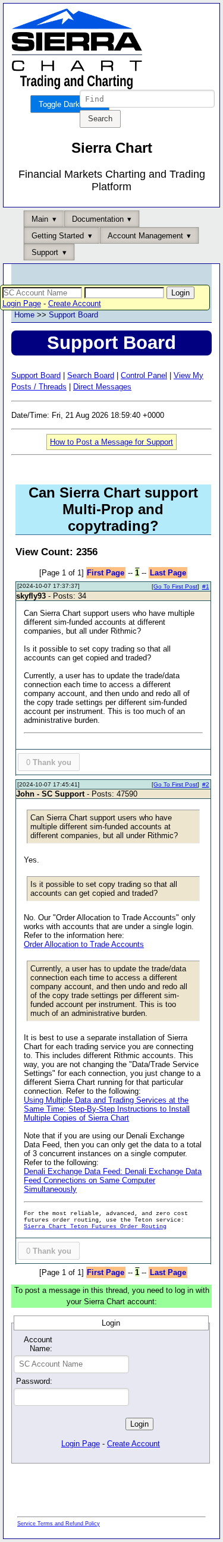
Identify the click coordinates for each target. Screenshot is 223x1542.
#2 (205, 784)
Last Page (168, 572)
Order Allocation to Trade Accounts (84, 944)
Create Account (74, 303)
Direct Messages (102, 386)
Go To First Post (175, 586)
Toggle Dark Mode (70, 104)
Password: (34, 1381)
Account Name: (38, 1344)
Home (24, 314)
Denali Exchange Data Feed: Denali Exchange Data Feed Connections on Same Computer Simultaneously (113, 1180)
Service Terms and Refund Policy (58, 1524)
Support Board (73, 314)
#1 (205, 586)
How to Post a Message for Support (111, 442)
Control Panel (144, 375)
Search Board (90, 375)
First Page (105, 572)
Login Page (21, 303)
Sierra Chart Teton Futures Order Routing (95, 1226)
